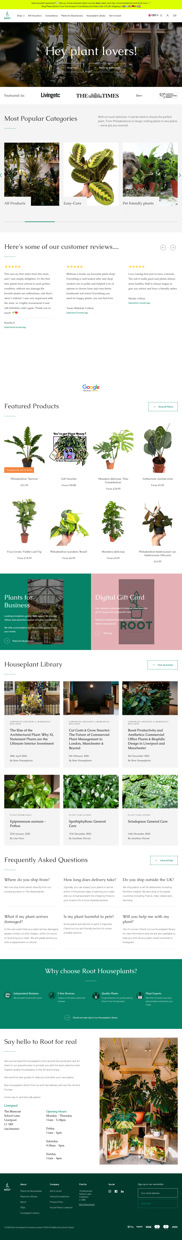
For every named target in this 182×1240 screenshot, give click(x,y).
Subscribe (68, 646)
